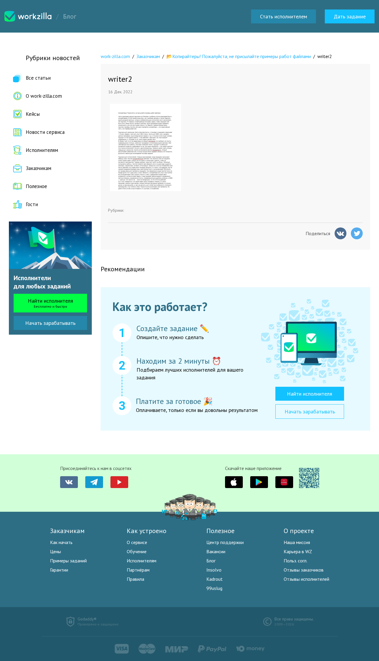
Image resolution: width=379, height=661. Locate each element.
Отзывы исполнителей (306, 579)
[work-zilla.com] (28, 16)
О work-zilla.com (44, 96)
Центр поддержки (225, 542)
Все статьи (38, 78)
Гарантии (59, 570)
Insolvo (213, 570)
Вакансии (215, 551)
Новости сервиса (45, 132)
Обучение (137, 551)
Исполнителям (42, 150)
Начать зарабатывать (50, 323)
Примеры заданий (68, 561)
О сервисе (137, 542)
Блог (211, 561)
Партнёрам (138, 570)
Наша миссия (297, 542)
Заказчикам (38, 168)
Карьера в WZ (298, 551)
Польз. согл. (295, 561)
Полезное (36, 186)
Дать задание (350, 16)
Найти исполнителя (50, 303)
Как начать (61, 542)
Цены (55, 551)
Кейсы (33, 114)
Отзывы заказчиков (304, 570)
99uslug (214, 588)
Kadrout (214, 579)
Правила (135, 579)
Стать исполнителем (283, 16)
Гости (32, 204)
